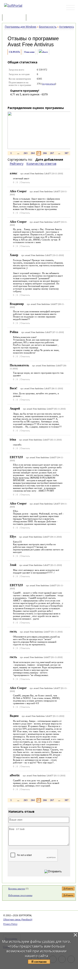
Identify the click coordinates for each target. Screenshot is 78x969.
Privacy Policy (10, 924)
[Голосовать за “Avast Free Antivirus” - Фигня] (13, 101)
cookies (48, 941)
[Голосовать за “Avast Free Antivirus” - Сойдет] (26, 101)
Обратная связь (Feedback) (17, 919)
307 (66, 153)
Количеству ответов (41, 164)
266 (45, 153)
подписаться (48, 83)
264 (33, 153)
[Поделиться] (43, 52)
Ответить (25, 182)
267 (52, 153)
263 (26, 153)
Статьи (36, 18)
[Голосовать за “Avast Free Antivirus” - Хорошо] (33, 101)
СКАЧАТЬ (14, 52)
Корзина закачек (16, 888)
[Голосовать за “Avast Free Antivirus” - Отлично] (39, 101)
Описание (29, 52)
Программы (15, 18)
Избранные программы (20, 895)
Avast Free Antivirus (31, 44)
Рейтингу (16, 164)
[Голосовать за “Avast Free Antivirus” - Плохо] (20, 101)
